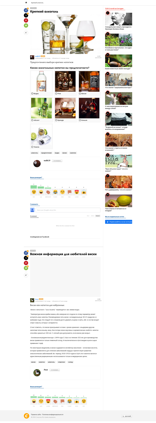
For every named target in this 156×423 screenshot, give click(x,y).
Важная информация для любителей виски (63, 254)
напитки (73, 153)
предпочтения (46, 153)
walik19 (37, 56)
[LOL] (40, 192)
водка (57, 153)
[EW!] (33, 192)
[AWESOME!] (48, 192)
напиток (42, 362)
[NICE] (62, 192)
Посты (33, 250)
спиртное (61, 362)
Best (88, 215)
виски (64, 153)
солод (70, 362)
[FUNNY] (55, 192)
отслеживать (57, 160)
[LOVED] (76, 192)
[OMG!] (83, 192)
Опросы (33, 8)
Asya (36, 299)
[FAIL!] (69, 192)
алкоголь (34, 153)
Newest (98, 215)
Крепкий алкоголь (44, 11)
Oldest (92, 215)
